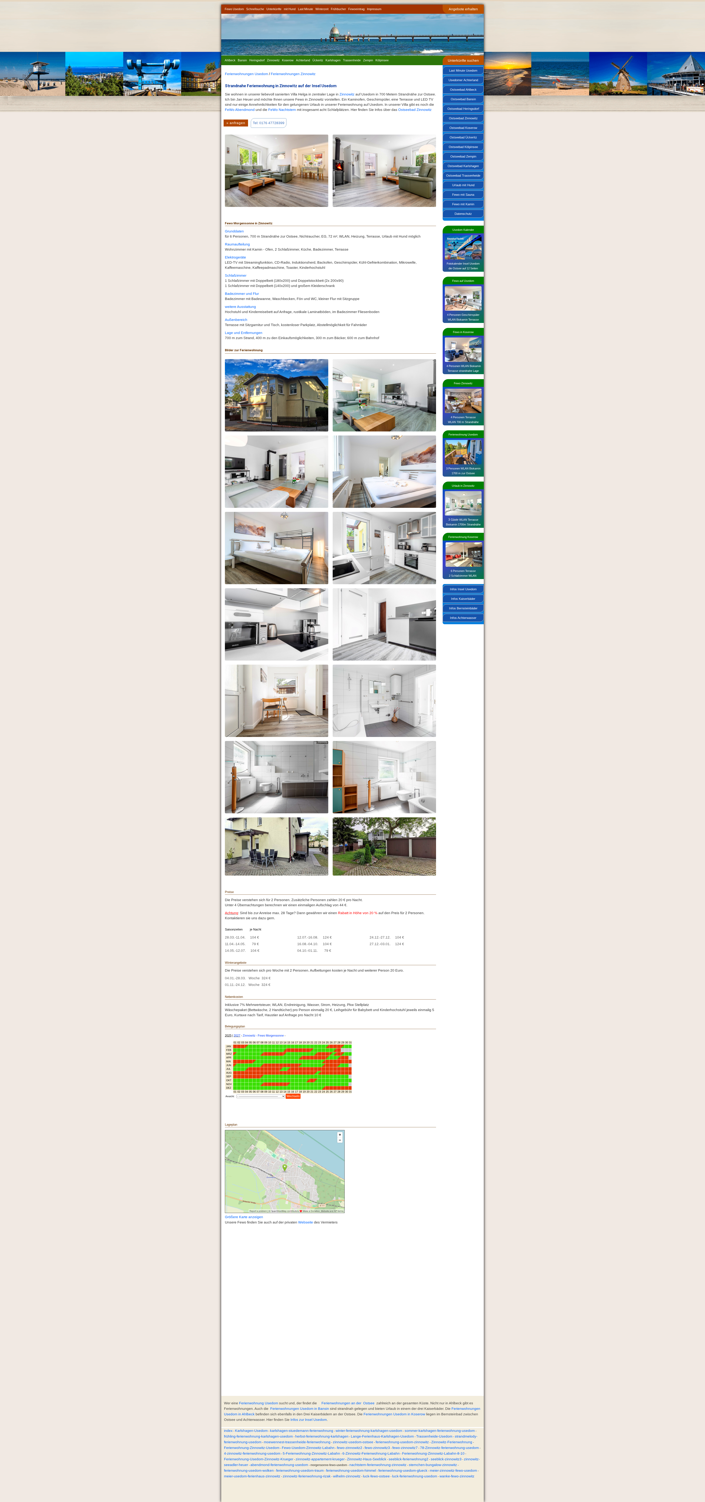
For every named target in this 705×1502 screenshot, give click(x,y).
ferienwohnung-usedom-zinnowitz (402, 1442)
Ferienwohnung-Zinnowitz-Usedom (251, 1448)
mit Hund (290, 9)
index (228, 1431)
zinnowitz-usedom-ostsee (353, 1442)
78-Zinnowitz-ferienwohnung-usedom (449, 1448)
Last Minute (305, 9)
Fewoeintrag (356, 9)
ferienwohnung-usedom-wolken (249, 1470)
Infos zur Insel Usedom (308, 1420)
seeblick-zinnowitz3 (446, 1459)
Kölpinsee (382, 60)
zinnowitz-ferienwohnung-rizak (307, 1476)
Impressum (374, 9)
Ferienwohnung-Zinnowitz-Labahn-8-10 (433, 1453)
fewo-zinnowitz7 (405, 1448)
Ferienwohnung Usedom (258, 1403)
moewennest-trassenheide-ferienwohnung (297, 1442)
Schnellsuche (255, 9)
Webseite (305, 1222)
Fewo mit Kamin (463, 204)
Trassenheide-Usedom (434, 1436)
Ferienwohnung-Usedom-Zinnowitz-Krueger (258, 1459)
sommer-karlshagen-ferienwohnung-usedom (440, 1431)
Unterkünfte (273, 9)
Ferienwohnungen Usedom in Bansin (299, 1409)
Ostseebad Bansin (463, 99)
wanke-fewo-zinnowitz (457, 1476)
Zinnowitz (273, 60)
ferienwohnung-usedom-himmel (351, 1470)
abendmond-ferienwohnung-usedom (279, 1465)
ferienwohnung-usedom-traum (300, 1470)
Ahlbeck (230, 60)
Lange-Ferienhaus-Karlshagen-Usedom (382, 1436)
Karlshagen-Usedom (251, 1431)
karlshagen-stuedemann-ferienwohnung (301, 1431)
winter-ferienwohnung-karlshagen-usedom (369, 1431)
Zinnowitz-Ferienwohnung (451, 1442)
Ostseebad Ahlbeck (463, 89)
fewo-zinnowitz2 (349, 1448)
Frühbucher (338, 9)
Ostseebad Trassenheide (463, 175)
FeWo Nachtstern (282, 110)
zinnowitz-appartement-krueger (320, 1459)
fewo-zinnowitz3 (377, 1448)
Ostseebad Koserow (463, 128)
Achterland (303, 60)
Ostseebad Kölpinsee (463, 147)
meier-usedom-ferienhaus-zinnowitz (252, 1476)
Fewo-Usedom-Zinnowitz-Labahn (308, 1448)
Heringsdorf (257, 60)
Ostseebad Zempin (463, 156)
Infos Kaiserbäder (463, 599)
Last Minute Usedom (463, 70)
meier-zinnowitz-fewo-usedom (453, 1470)
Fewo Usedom (234, 9)
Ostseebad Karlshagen (463, 166)
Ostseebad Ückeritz (463, 137)
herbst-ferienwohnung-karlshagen (321, 1436)
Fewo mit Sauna (463, 194)
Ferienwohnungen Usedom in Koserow (394, 1414)
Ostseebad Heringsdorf (463, 109)
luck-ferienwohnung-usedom (414, 1476)
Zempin (368, 60)
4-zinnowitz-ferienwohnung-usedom (252, 1453)
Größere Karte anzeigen (244, 1217)
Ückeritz (317, 60)
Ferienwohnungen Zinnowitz (293, 74)
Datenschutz (463, 214)
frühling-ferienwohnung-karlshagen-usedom (258, 1436)
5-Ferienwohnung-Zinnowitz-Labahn (311, 1453)
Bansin (242, 60)
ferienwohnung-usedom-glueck (402, 1470)
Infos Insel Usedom (463, 589)
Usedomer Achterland (463, 80)
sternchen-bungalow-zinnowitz (433, 1465)
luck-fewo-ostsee (376, 1476)
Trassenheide (352, 60)
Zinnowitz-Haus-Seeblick (366, 1459)
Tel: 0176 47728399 (268, 123)
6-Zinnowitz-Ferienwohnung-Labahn (371, 1453)
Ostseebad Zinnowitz (463, 118)
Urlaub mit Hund (463, 185)
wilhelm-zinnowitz (347, 1476)
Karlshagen (333, 60)
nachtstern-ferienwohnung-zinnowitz (377, 1465)
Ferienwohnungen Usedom (246, 74)
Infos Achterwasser (463, 618)
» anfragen (235, 123)
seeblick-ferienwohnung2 (408, 1459)
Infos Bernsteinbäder (463, 608)
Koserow (288, 60)
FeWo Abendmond (240, 110)
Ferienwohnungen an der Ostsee (348, 1403)
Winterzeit (321, 9)
